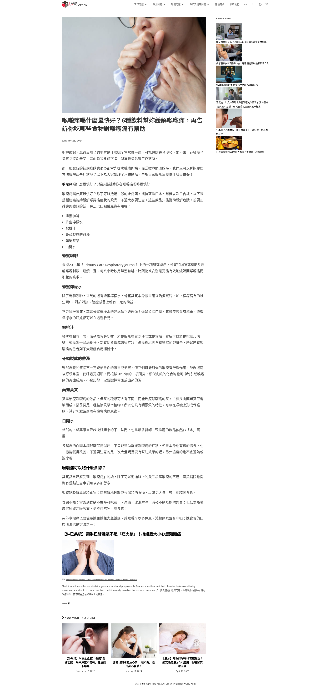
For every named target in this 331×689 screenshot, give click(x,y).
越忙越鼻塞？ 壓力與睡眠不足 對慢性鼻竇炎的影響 (241, 42)
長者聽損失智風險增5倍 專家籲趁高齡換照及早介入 (242, 63)
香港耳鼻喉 (146, 683)
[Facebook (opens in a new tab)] (261, 4)
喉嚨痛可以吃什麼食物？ (84, 467)
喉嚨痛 (67, 184)
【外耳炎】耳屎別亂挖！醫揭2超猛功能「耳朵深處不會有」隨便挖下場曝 (85, 662)
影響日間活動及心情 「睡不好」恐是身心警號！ (134, 664)
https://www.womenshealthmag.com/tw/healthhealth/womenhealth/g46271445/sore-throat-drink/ (101, 579)
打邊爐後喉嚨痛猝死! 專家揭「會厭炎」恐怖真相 (240, 151)
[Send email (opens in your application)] (267, 4)
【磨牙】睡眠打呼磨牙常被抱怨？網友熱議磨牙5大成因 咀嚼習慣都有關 (182, 662)
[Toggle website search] (253, 4)
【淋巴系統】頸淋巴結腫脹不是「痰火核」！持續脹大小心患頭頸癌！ (123, 534)
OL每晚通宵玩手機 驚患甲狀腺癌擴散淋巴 (237, 84)
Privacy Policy (190, 683)
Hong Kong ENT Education (163, 683)
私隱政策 (179, 683)
